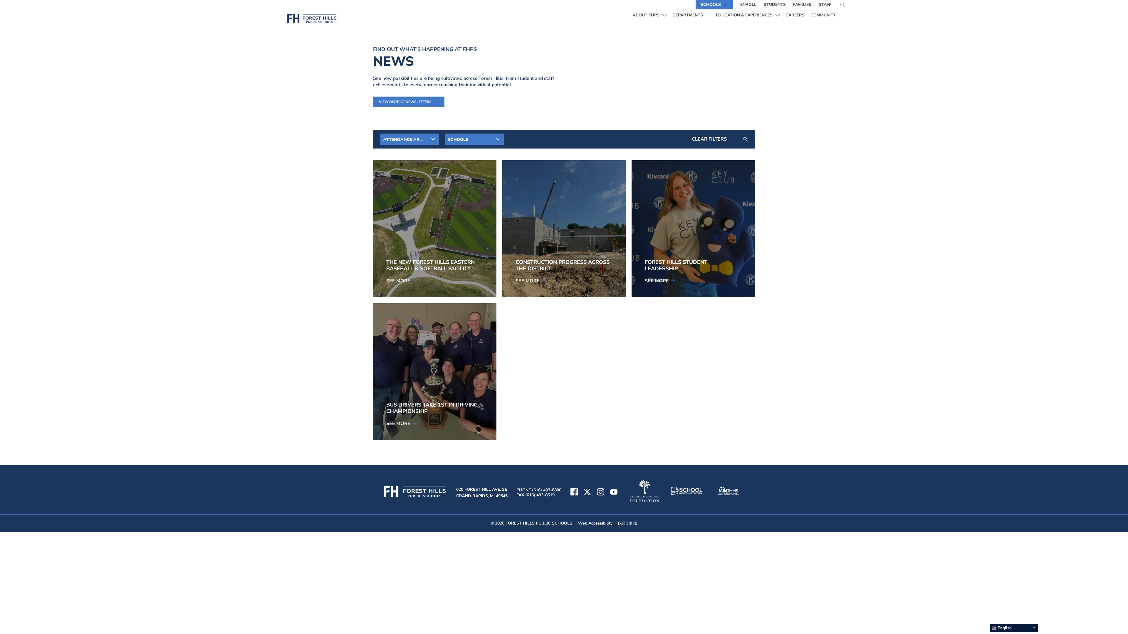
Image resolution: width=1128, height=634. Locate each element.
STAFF (825, 4)
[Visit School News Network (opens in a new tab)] (687, 492)
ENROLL (748, 4)
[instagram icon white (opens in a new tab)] (600, 492)
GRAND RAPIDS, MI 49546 (482, 496)
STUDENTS (775, 4)
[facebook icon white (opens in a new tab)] (574, 492)
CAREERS (796, 15)
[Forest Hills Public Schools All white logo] (415, 497)
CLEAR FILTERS (709, 139)
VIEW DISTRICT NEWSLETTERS (405, 102)
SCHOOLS (711, 4)
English (1004, 628)
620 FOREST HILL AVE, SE (481, 489)
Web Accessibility (595, 523)
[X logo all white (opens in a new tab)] (587, 493)
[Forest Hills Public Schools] (323, 19)
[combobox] (409, 139)
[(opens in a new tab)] (613, 492)
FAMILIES (802, 4)
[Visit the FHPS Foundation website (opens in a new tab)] (644, 491)
